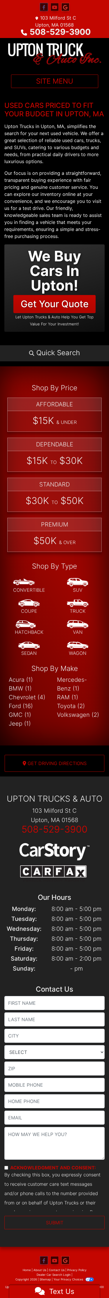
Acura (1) (21, 679)
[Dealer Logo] (54, 54)
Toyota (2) (71, 706)
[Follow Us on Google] (65, 7)
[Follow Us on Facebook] (44, 7)
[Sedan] (29, 649)
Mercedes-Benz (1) (72, 684)
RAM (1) (67, 697)
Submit (54, 1222)
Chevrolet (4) (27, 697)
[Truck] (77, 607)
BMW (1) (20, 688)
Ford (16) (21, 706)
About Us (39, 1270)
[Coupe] (29, 607)
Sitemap (45, 1279)
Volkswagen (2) (78, 714)
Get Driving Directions (56, 763)
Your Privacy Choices (68, 1279)
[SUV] (77, 585)
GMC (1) (20, 714)
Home (27, 1270)
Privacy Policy (77, 1270)
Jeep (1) (20, 723)
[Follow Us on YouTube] (55, 7)
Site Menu (54, 81)
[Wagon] (77, 649)
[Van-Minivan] (77, 628)
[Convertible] (29, 585)
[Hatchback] (29, 628)
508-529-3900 (60, 32)
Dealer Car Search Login (54, 1274)
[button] (54, 352)
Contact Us (57, 1270)
